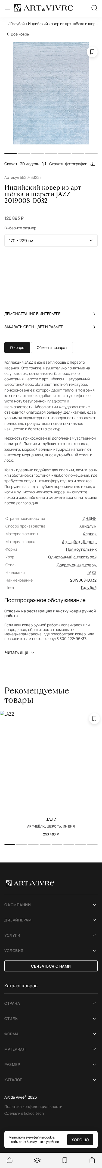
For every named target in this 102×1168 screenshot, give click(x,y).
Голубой (89, 587)
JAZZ (92, 572)
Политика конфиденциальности (33, 1106)
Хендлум (88, 526)
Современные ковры (77, 564)
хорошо (80, 1139)
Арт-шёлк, (72, 541)
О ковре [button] (17, 347)
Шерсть (89, 541)
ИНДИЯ (90, 518)
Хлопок (90, 533)
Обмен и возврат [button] (52, 347)
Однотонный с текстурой (72, 556)
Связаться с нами (51, 966)
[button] (51, 24)
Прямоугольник (81, 549)
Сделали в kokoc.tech (24, 1113)
